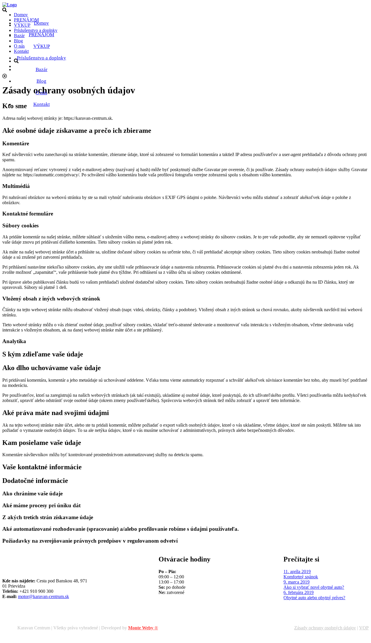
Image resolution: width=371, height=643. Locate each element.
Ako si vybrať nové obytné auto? (313, 587)
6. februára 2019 (298, 592)
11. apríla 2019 (297, 571)
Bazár (42, 69)
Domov (41, 23)
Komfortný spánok (300, 576)
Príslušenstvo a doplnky (41, 58)
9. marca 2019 (296, 581)
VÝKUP (41, 46)
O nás (41, 92)
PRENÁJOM (41, 34)
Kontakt (41, 104)
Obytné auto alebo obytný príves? (314, 597)
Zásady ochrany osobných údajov (325, 627)
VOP (364, 627)
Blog (41, 81)
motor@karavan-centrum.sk (43, 596)
